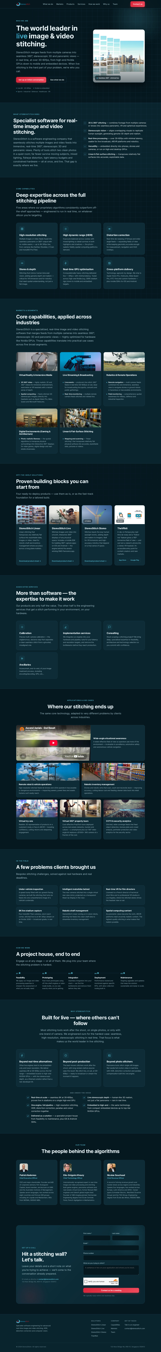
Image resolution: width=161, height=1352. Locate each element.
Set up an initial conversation (31, 80)
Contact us (137, 4)
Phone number (88, 1253)
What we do (48, 4)
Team (115, 4)
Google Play (134, 560)
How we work (94, 4)
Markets (59, 4)
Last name (115, 1233)
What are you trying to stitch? (94, 1263)
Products (70, 4)
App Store (122, 560)
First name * (87, 1233)
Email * (85, 1243)
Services (81, 4)
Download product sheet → (30, 561)
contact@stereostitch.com (48, 1279)
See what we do (57, 80)
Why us (106, 4)
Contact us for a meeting (111, 1290)
